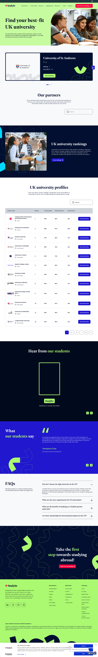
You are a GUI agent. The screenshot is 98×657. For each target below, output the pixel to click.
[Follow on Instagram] (24, 605)
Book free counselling (83, 6)
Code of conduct (86, 600)
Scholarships (68, 597)
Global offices (85, 594)
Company (70, 5)
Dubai (50, 597)
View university (49, 75)
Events (64, 5)
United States (52, 605)
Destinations (24, 5)
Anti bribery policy (86, 597)
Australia (51, 591)
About (83, 588)
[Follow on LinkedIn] (7, 605)
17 (86, 332)
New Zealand (52, 602)
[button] (47, 84)
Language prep (49, 5)
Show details (20, 654)
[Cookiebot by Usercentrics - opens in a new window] (8, 654)
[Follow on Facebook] (13, 605)
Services (41, 5)
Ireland (50, 600)
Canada (51, 594)
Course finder (34, 5)
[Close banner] (95, 644)
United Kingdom (53, 588)
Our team (84, 591)
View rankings (57, 160)
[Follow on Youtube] (18, 605)
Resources (57, 5)
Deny (83, 653)
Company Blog (68, 602)
